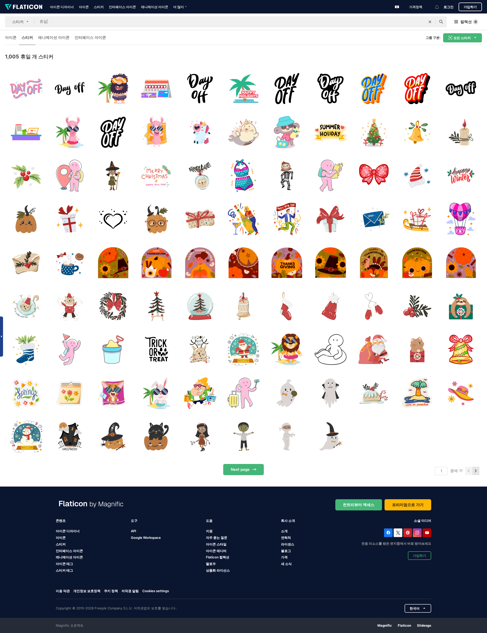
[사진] (113, 219)
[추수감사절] (113, 263)
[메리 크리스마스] (156, 175)
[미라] (287, 436)
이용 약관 (63, 591)
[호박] (26, 219)
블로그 (286, 551)
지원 (209, 531)
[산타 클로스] (374, 349)
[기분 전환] (113, 393)
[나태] (461, 306)
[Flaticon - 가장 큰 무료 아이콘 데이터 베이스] (23, 7)
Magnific (384, 625)
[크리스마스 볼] (200, 175)
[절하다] (374, 175)
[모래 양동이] (113, 349)
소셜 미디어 (422, 521)
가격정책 (415, 7)
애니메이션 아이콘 (154, 7)
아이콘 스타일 (216, 544)
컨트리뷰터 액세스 (358, 504)
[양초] (461, 132)
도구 (134, 521)
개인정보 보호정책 (86, 591)
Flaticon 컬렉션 (217, 557)
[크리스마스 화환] (113, 306)
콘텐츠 (61, 521)
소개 (284, 531)
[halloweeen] (156, 349)
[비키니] (243, 175)
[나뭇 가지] (417, 306)
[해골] (287, 175)
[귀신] (287, 393)
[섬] (417, 393)
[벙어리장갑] (374, 306)
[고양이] (156, 436)
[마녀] (113, 175)
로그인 (449, 7)
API (133, 531)
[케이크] (374, 393)
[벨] (417, 132)
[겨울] (461, 175)
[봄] (26, 393)
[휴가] (287, 349)
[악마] (200, 436)
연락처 (286, 538)
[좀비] (243, 436)
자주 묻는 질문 (216, 538)
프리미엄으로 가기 (408, 504)
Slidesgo (424, 625)
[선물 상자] (417, 349)
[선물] (69, 219)
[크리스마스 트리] (374, 132)
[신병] (287, 306)
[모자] (417, 175)
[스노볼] (243, 349)
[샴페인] (243, 219)
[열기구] (461, 219)
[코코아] (69, 263)
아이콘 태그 (64, 564)
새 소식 (286, 564)
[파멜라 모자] (461, 393)
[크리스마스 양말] (26, 349)
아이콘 (84, 7)
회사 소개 (288, 521)
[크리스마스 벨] (243, 306)
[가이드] (69, 349)
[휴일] (26, 88)
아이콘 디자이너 (62, 7)
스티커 (99, 7)
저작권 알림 (130, 591)
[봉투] (26, 263)
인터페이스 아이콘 (122, 7)
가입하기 (470, 7)
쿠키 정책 (111, 591)
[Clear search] (430, 21)
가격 (284, 557)
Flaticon (404, 625)
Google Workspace (146, 538)
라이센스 (287, 544)
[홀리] (26, 175)
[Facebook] (388, 532)
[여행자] (69, 175)
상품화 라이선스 (218, 570)
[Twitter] (398, 532)
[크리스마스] (156, 306)
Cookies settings (155, 591)
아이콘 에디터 (216, 551)
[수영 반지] (330, 349)
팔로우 (211, 564)
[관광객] (330, 175)
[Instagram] (417, 532)
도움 (209, 521)
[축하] (200, 349)
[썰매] (417, 219)
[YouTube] (427, 532)
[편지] (374, 219)
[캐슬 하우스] (69, 436)
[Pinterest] (407, 532)
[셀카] (243, 393)
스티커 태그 (64, 570)
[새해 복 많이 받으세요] (287, 219)
